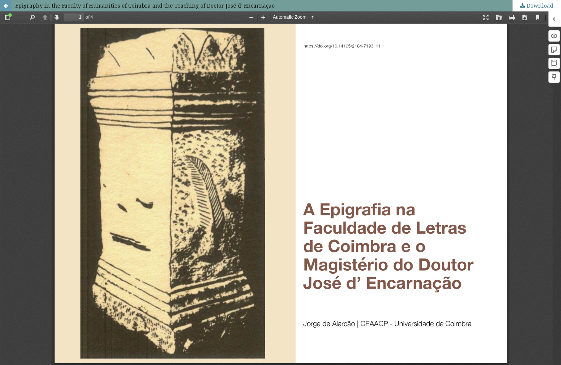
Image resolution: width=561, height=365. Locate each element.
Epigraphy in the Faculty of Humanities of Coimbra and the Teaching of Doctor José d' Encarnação (145, 5)
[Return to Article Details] (5, 5)
